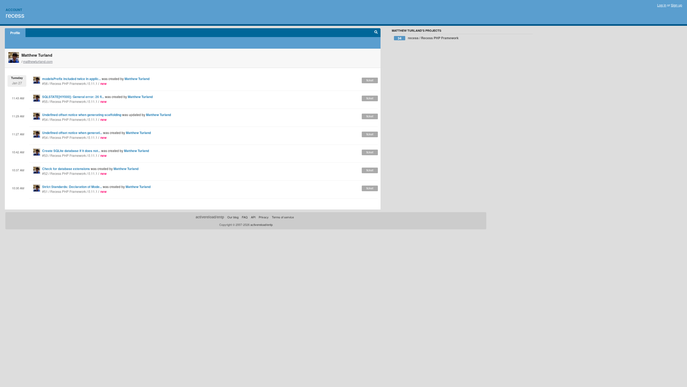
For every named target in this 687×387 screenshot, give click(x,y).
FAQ (245, 217)
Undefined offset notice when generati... (72, 132)
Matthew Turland (137, 78)
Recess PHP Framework (68, 83)
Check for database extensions (66, 168)
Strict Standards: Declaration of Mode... (72, 186)
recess (15, 15)
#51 (45, 191)
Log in (661, 5)
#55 (45, 101)
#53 (45, 155)
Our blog (233, 217)
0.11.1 (92, 83)
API (253, 217)
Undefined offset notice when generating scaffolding (81, 114)
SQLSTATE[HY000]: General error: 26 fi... (73, 96)
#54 (45, 119)
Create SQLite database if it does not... (71, 150)
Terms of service (283, 217)
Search (376, 32)
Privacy (264, 217)
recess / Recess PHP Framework (428, 38)
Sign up (676, 5)
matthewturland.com (38, 61)
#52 (45, 173)
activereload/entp (210, 216)
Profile (15, 32)
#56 (45, 83)
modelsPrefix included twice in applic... (71, 78)
